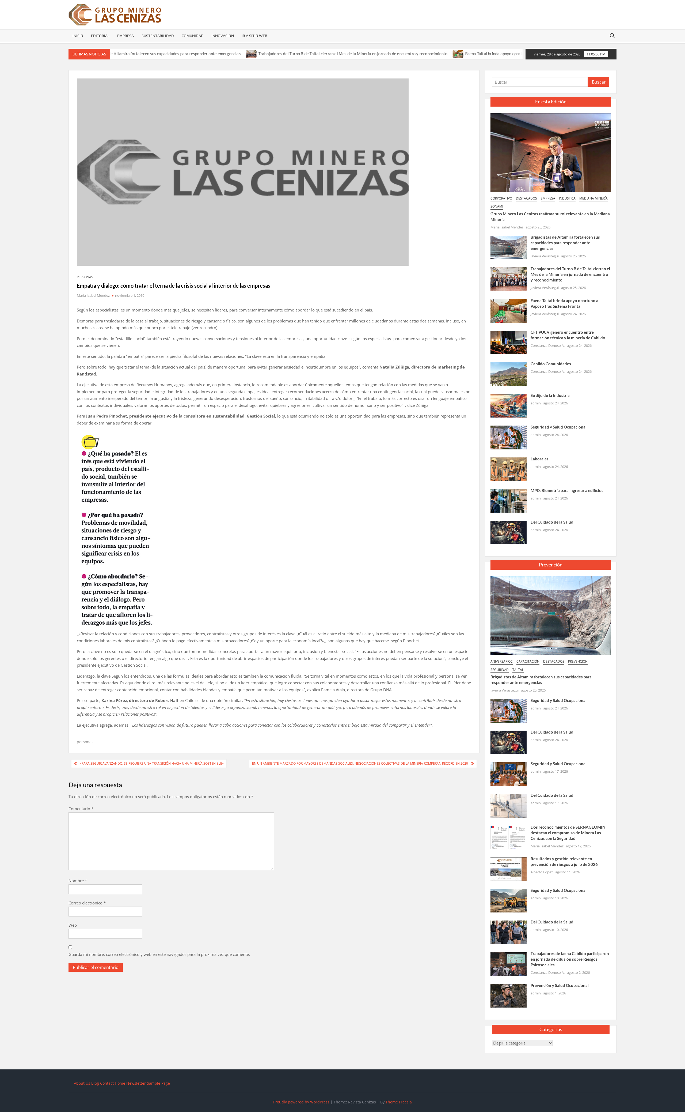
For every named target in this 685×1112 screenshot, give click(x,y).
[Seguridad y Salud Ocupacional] (508, 437)
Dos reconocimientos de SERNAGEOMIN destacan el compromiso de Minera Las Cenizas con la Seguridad (568, 833)
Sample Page (158, 1083)
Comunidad (193, 35)
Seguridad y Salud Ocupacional (559, 426)
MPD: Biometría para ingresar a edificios (567, 490)
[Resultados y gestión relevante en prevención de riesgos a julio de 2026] (508, 868)
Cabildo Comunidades (551, 363)
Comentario (80, 808)
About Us (82, 1083)
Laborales (540, 458)
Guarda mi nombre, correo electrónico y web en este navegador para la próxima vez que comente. (159, 954)
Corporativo (501, 198)
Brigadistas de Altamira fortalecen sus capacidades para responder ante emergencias (120, 53)
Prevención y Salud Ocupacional (560, 985)
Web (72, 925)
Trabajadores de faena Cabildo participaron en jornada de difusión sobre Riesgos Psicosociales (570, 959)
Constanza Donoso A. (548, 345)
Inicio (78, 35)
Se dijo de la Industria (550, 395)
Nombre (77, 880)
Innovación (222, 35)
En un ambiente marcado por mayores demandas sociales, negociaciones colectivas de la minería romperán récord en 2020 (360, 763)
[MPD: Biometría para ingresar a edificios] (508, 500)
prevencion (578, 661)
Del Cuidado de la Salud (552, 522)
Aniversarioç (501, 661)
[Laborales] (508, 468)
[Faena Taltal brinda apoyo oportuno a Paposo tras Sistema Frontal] (414, 53)
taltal (518, 669)
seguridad (499, 669)
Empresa (125, 35)
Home (120, 1083)
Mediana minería (593, 198)
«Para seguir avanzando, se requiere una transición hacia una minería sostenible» (152, 763)
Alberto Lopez (542, 872)
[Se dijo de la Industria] (508, 405)
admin (536, 403)
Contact (107, 1083)
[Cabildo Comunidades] (508, 373)
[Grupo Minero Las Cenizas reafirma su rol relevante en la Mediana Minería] (550, 152)
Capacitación (527, 661)
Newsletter (136, 1083)
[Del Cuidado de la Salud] (508, 532)
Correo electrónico (87, 903)
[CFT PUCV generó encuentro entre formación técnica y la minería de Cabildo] (508, 342)
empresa (548, 198)
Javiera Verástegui (545, 256)
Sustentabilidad (158, 35)
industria (567, 198)
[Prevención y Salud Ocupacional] (508, 995)
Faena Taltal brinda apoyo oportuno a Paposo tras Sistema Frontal (480, 53)
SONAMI (496, 206)
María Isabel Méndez (93, 295)
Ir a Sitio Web (254, 35)
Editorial (100, 35)
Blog (95, 1083)
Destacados (526, 198)
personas (85, 277)
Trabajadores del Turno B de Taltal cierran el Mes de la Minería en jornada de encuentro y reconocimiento (309, 53)
